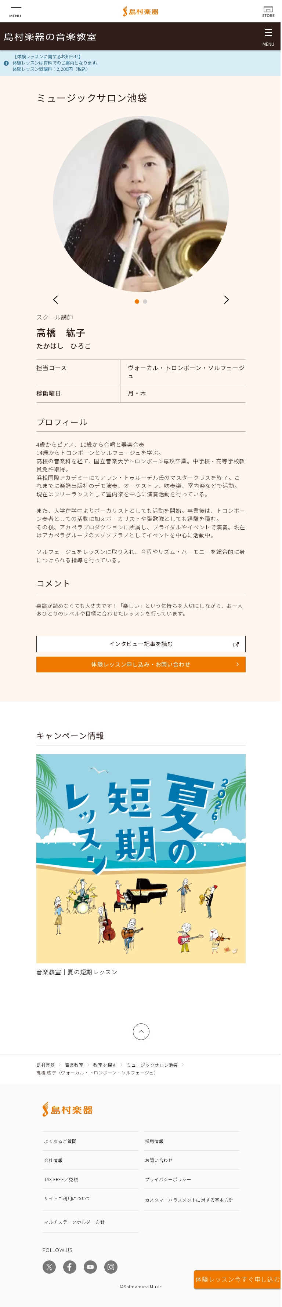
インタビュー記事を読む (141, 643)
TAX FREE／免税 (61, 1179)
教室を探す (105, 1065)
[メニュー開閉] (268, 36)
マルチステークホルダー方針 (74, 1222)
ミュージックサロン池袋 (152, 1065)
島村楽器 (45, 1065)
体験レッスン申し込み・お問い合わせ (140, 664)
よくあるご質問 (60, 1141)
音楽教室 (74, 1065)
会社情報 (53, 1160)
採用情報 (154, 1141)
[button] (137, 301)
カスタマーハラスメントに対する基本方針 (189, 1200)
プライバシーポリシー (168, 1179)
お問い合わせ (159, 1160)
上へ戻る (141, 1027)
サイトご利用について (67, 1198)
